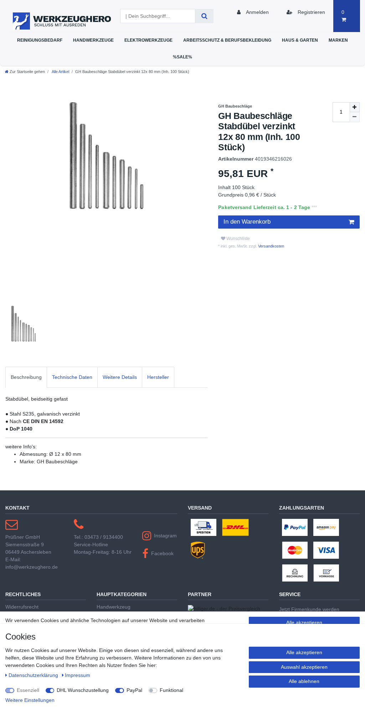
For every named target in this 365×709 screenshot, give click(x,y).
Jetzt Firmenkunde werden (309, 609)
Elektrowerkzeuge (148, 40)
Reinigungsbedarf (39, 40)
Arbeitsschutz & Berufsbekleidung (227, 40)
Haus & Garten (300, 40)
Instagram (165, 535)
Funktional (171, 690)
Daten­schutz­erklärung (34, 675)
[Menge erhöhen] (355, 107)
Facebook (162, 553)
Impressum (77, 675)
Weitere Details (120, 377)
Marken (338, 40)
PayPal (134, 690)
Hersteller (158, 377)
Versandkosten (270, 246)
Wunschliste (237, 238)
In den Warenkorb (247, 221)
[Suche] (204, 16)
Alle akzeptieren (304, 622)
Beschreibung (26, 377)
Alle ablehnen (304, 681)
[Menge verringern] (355, 117)
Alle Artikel (60, 71)
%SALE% (182, 56)
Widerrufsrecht (21, 607)
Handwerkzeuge (93, 40)
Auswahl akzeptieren (304, 667)
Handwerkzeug (113, 607)
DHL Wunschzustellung (83, 690)
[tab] (26, 377)
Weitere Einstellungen (30, 700)
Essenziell (28, 690)
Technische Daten (72, 377)
